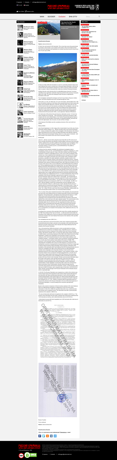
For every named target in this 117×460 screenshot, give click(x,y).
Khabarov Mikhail (28, 57)
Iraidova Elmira (28, 34)
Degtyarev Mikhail (28, 81)
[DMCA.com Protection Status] (30, 457)
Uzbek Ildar (27, 126)
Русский (20, 5)
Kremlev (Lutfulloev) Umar (29, 73)
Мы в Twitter (21, 11)
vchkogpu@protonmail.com (39, 2)
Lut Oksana (27, 104)
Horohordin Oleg (28, 96)
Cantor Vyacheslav (29, 111)
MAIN (42, 17)
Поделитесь (63, 432)
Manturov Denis (28, 49)
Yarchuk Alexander (29, 119)
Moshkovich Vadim (29, 26)
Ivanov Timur (27, 65)
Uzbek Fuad (27, 89)
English (27, 5)
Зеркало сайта (30, 11)
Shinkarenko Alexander (27, 134)
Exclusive (62, 17)
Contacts (27, 2)
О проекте (19, 2)
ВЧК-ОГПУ (73, 17)
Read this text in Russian (44, 41)
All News (84, 100)
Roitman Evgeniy (28, 41)
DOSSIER (51, 17)
